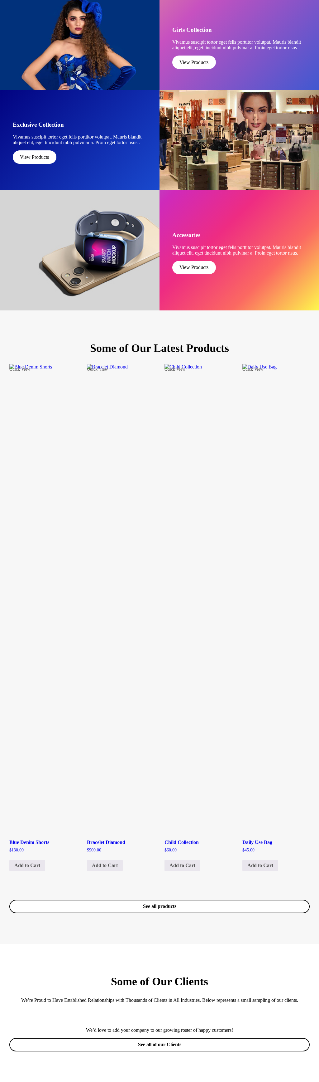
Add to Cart (27, 865)
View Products (193, 62)
